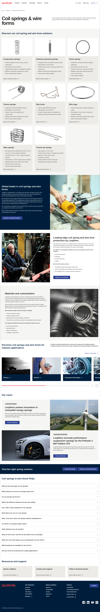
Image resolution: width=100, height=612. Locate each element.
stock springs (26, 200)
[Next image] (97, 385)
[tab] (50, 486)
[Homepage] (7, 3)
